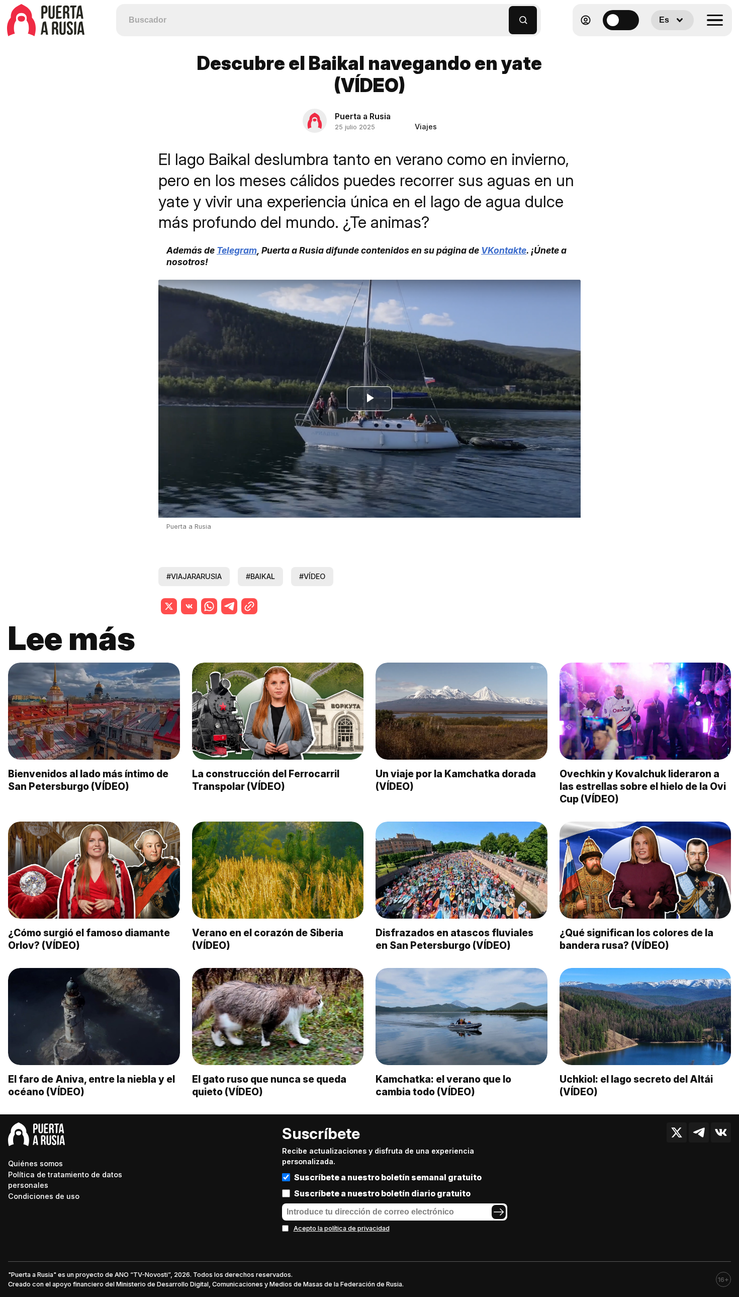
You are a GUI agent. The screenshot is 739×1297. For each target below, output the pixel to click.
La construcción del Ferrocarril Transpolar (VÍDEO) (265, 780)
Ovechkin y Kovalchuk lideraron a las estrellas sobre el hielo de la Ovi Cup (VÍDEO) (643, 786)
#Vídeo (312, 576)
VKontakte (503, 250)
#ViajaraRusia (194, 576)
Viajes (426, 126)
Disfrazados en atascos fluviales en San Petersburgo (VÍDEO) (454, 939)
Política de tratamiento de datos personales (65, 1180)
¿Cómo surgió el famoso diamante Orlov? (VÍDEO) (89, 939)
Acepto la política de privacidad (342, 1228)
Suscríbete (321, 1133)
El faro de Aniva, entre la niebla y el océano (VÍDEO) (91, 1085)
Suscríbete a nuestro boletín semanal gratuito (388, 1177)
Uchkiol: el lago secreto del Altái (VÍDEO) (636, 1085)
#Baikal (260, 576)
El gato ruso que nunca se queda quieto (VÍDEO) (269, 1085)
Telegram (237, 250)
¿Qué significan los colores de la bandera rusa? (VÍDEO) (636, 939)
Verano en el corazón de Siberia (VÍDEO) (267, 939)
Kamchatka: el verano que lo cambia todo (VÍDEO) (443, 1085)
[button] (501, 15)
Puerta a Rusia (363, 116)
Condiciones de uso (43, 1196)
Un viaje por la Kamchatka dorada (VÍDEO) (456, 780)
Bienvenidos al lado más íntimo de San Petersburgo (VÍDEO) (88, 780)
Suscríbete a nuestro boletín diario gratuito (382, 1193)
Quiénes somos (35, 1163)
